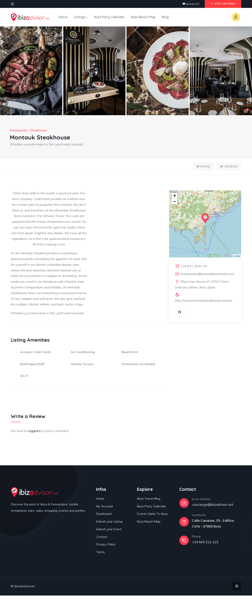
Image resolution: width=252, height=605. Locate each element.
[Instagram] (12, 4)
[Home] (30, 17)
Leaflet (237, 255)
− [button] (174, 201)
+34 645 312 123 (205, 542)
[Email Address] (184, 503)
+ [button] (174, 195)
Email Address (201, 499)
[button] (245, 71)
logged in (35, 431)
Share (205, 166)
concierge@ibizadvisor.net (212, 504)
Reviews (231, 166)
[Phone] (184, 540)
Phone (196, 536)
